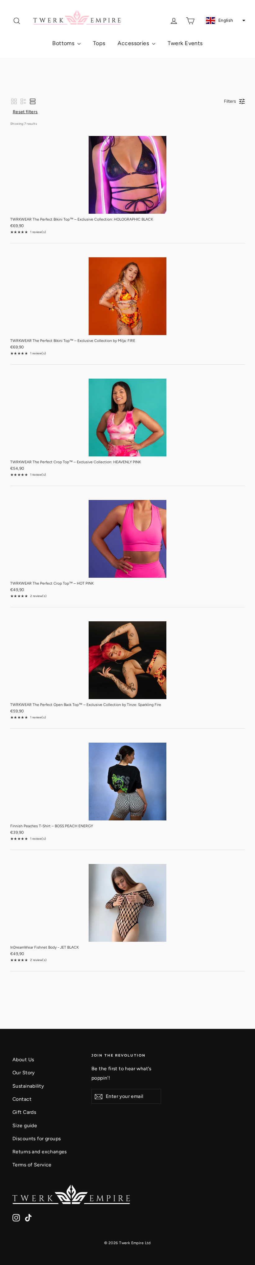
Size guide (24, 1125)
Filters (230, 101)
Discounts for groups (36, 1138)
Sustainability (28, 1086)
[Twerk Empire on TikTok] (28, 1217)
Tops (99, 43)
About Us (23, 1059)
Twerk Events (185, 43)
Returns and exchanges (39, 1152)
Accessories (134, 43)
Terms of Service (32, 1165)
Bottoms (64, 43)
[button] (225, 20)
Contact (21, 1099)
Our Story (23, 1073)
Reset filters (25, 111)
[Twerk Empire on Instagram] (16, 1217)
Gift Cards (24, 1112)
